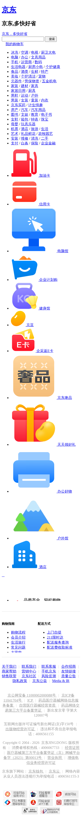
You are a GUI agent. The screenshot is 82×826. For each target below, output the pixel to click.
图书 (14, 114)
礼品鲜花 (28, 134)
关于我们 (9, 666)
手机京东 (48, 671)
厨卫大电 (48, 52)
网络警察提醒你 (41, 794)
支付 (14, 143)
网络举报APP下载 (41, 802)
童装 (34, 100)
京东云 (55, 771)
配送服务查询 (58, 642)
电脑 (14, 57)
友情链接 (68, 671)
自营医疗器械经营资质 (37, 705)
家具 (34, 86)
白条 (24, 143)
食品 (14, 71)
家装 (14, 86)
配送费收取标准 (59, 647)
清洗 (34, 138)
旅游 (34, 129)
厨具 (32, 91)
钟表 (34, 119)
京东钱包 (36, 771)
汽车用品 (38, 110)
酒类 (24, 71)
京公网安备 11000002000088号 (32, 695)
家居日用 (18, 91)
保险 (34, 143)
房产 (14, 110)
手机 (14, 62)
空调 (24, 52)
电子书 (46, 114)
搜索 (51, 39)
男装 (14, 100)
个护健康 (53, 67)
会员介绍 (18, 637)
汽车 (24, 110)
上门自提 (54, 632)
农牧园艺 (45, 134)
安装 (14, 138)
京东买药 (18, 105)
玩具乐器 (28, 124)
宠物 (42, 76)
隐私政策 (20, 681)
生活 (44, 129)
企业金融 (48, 143)
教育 (34, 114)
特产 (44, 71)
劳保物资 (32, 81)
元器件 (16, 81)
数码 (38, 62)
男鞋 (14, 95)
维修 (24, 138)
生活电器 (18, 67)
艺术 (14, 134)
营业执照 (55, 758)
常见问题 (18, 647)
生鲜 (34, 71)
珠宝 (44, 119)
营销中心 (29, 671)
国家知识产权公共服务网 (50, 810)
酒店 (24, 129)
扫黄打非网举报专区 (67, 802)
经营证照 (72, 748)
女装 (24, 100)
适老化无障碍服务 (30, 810)
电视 (34, 52)
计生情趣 (35, 105)
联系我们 (29, 666)
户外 (34, 95)
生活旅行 (18, 642)
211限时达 (55, 637)
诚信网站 (67, 794)
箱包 (24, 119)
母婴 (14, 124)
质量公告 (68, 676)
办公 (24, 57)
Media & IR (60, 681)
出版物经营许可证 (20, 729)
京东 (9, 9)
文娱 (24, 114)
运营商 (26, 62)
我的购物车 (14, 44)
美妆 (14, 76)
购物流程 (18, 632)
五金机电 (49, 81)
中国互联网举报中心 (15, 802)
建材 (24, 86)
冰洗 (14, 52)
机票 (14, 129)
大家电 (16, 652)
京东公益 (39, 681)
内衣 (44, 100)
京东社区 (29, 676)
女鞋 (14, 119)
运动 (24, 95)
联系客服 (48, 666)
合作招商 (68, 666)
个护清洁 (28, 76)
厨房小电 (35, 67)
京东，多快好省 (14, 34)
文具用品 (38, 57)
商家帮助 (9, 671)
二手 (44, 138)
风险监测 (48, 676)
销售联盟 (9, 676)
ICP (30, 700)
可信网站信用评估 (15, 794)
